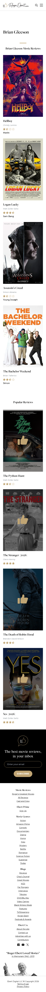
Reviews (23, 873)
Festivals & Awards (23, 919)
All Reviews (23, 797)
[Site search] (36, 5)
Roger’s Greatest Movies (23, 794)
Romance (23, 853)
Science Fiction (23, 856)
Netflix (23, 849)
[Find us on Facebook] (18, 945)
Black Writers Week (23, 905)
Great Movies (23, 880)
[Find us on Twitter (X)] (27, 945)
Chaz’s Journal (23, 876)
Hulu (23, 842)
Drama (23, 835)
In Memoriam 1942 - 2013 (23, 956)
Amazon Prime (23, 824)
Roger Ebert (23, 916)
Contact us (23, 932)
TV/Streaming (23, 912)
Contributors (23, 940)
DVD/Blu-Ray (23, 898)
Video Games (23, 901)
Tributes (23, 894)
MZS (23, 884)
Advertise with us (23, 936)
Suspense (23, 860)
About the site (23, 929)
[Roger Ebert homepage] (16, 5)
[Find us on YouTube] (23, 945)
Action (23, 820)
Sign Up (23, 811)
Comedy (23, 828)
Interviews (23, 891)
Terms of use (23, 984)
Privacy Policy (23, 986)
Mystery (23, 845)
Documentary (23, 831)
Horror (23, 838)
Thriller (23, 863)
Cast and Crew (23, 801)
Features (23, 909)
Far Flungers (23, 887)
